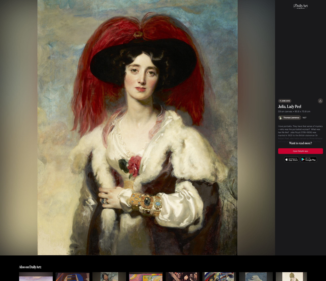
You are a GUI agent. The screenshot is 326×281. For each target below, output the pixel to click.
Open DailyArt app (300, 151)
